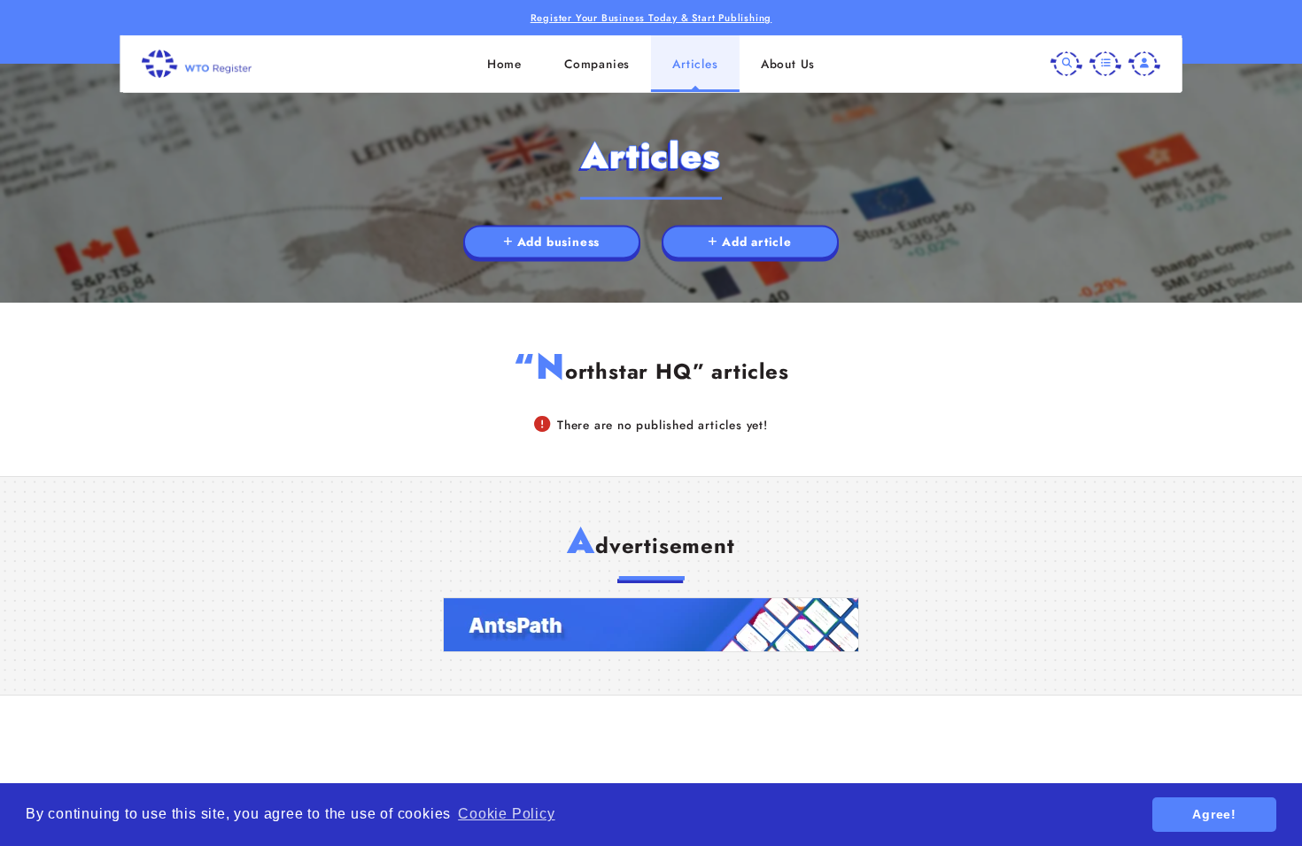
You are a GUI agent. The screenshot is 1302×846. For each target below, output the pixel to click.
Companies (597, 64)
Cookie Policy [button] (506, 813)
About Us (788, 64)
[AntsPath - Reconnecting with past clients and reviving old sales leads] (651, 624)
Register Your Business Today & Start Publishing (651, 18)
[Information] (1105, 64)
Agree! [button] (1214, 814)
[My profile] (1144, 64)
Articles (694, 64)
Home (504, 64)
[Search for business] (1066, 64)
